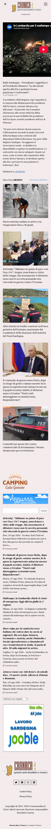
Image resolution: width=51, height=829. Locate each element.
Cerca (44, 510)
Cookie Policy (26, 791)
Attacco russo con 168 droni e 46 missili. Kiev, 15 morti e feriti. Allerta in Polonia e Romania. (25, 675)
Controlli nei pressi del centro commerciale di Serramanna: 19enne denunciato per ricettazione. (23, 447)
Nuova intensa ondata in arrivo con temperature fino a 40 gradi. (22, 223)
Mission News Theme (17, 825)
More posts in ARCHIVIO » (39, 180)
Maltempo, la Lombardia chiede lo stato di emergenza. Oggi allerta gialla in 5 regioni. (25, 601)
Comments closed (11, 549)
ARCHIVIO (20, 171)
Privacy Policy (25, 796)
